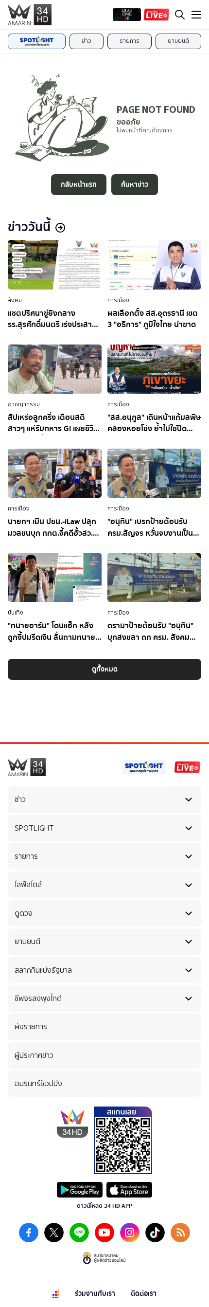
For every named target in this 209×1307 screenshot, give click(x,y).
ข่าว (86, 40)
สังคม (15, 300)
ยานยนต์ (178, 40)
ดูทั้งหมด (105, 669)
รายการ (129, 40)
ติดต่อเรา (144, 1293)
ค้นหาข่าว (134, 184)
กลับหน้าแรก (79, 184)
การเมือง (118, 300)
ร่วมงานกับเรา (95, 1293)
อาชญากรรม (24, 404)
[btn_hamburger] (196, 14)
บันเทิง (15, 612)
